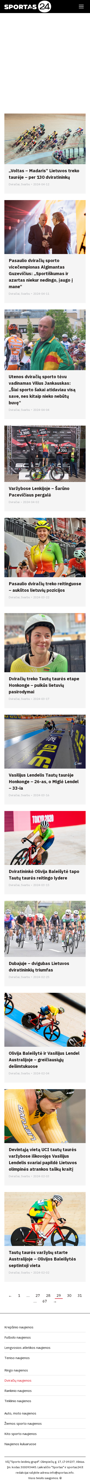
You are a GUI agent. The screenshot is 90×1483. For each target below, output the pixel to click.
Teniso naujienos (17, 1358)
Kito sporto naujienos (20, 1433)
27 (38, 1295)
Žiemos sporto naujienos (23, 1423)
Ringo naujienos (16, 1370)
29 (59, 1295)
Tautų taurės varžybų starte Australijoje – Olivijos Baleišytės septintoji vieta (42, 1258)
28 (48, 1295)
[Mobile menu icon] (81, 6)
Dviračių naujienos (17, 1380)
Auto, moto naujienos (20, 1413)
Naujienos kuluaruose (20, 1444)
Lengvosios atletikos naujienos (27, 1347)
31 (80, 1295)
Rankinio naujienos (18, 1390)
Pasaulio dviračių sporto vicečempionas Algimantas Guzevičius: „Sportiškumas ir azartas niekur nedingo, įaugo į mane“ (41, 273)
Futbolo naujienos (17, 1337)
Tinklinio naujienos (17, 1401)
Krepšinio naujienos (18, 1327)
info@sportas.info (62, 1473)
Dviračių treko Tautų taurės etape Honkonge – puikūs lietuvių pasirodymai (44, 685)
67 (45, 1301)
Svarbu (25, 184)
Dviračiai (14, 184)
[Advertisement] (45, 60)
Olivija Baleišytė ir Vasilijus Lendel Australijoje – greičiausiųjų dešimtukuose (44, 1059)
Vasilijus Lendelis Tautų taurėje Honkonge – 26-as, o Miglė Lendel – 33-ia (44, 781)
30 (69, 1295)
